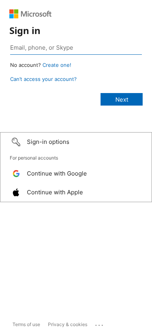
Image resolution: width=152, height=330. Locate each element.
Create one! (56, 65)
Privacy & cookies (67, 324)
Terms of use (26, 324)
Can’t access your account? (43, 79)
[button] (76, 142)
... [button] (99, 323)
